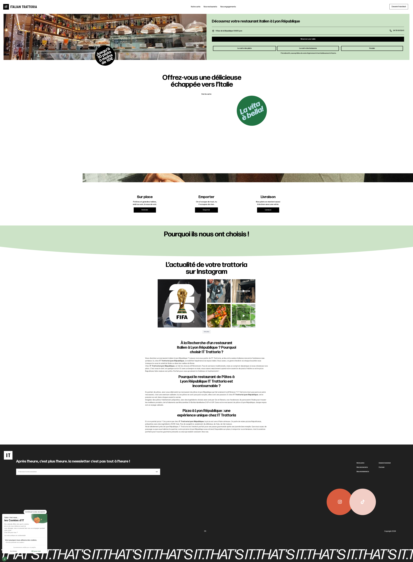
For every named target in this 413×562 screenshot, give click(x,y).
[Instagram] (340, 502)
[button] (4, 559)
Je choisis (13, 551)
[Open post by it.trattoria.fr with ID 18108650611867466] (243, 291)
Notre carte (195, 7)
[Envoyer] (156, 472)
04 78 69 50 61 (398, 31)
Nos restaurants (210, 7)
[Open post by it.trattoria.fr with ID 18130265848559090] (219, 315)
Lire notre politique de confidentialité (15, 535)
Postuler (381, 467)
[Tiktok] (362, 502)
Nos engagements (228, 7)
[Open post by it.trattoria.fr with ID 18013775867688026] (219, 291)
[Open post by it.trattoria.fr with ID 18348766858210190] (243, 315)
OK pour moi (36, 551)
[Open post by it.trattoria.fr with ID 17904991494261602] (182, 303)
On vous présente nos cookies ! (15, 542)
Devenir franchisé (385, 463)
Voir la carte (206, 94)
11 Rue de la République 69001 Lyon (229, 31)
